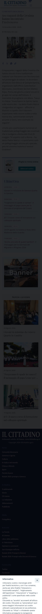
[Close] (37, 580)
